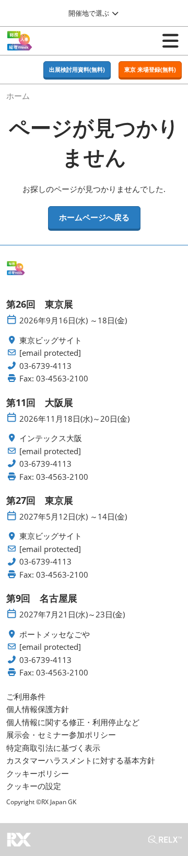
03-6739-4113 (45, 366)
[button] (77, 69)
